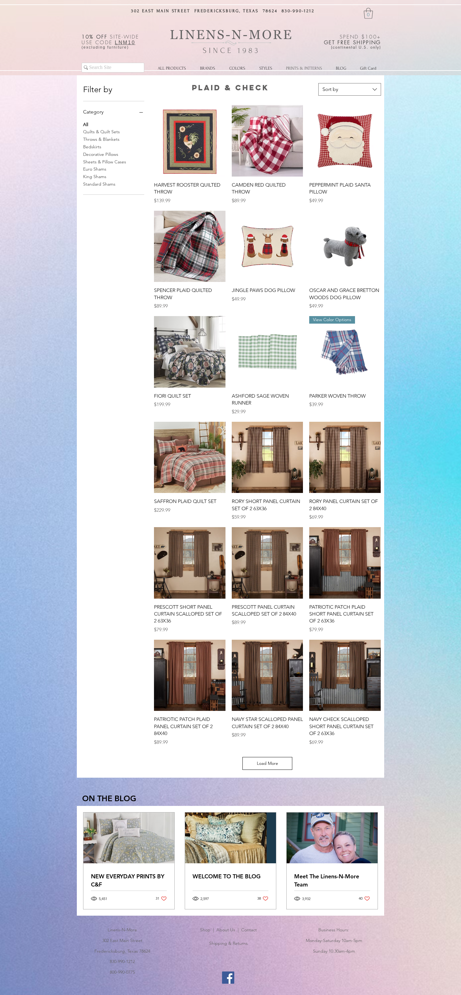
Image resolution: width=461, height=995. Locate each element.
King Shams (94, 176)
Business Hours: (333, 930)
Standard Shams (99, 184)
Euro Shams (94, 169)
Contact (249, 930)
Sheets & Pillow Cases (104, 162)
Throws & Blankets (101, 139)
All (85, 124)
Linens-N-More (122, 930)
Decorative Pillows (100, 154)
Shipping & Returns (228, 943)
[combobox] (349, 89)
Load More (267, 763)
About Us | (228, 930)
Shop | (208, 930)
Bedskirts (92, 147)
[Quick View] (189, 141)
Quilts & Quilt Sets (101, 132)
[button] (368, 13)
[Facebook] (228, 977)
